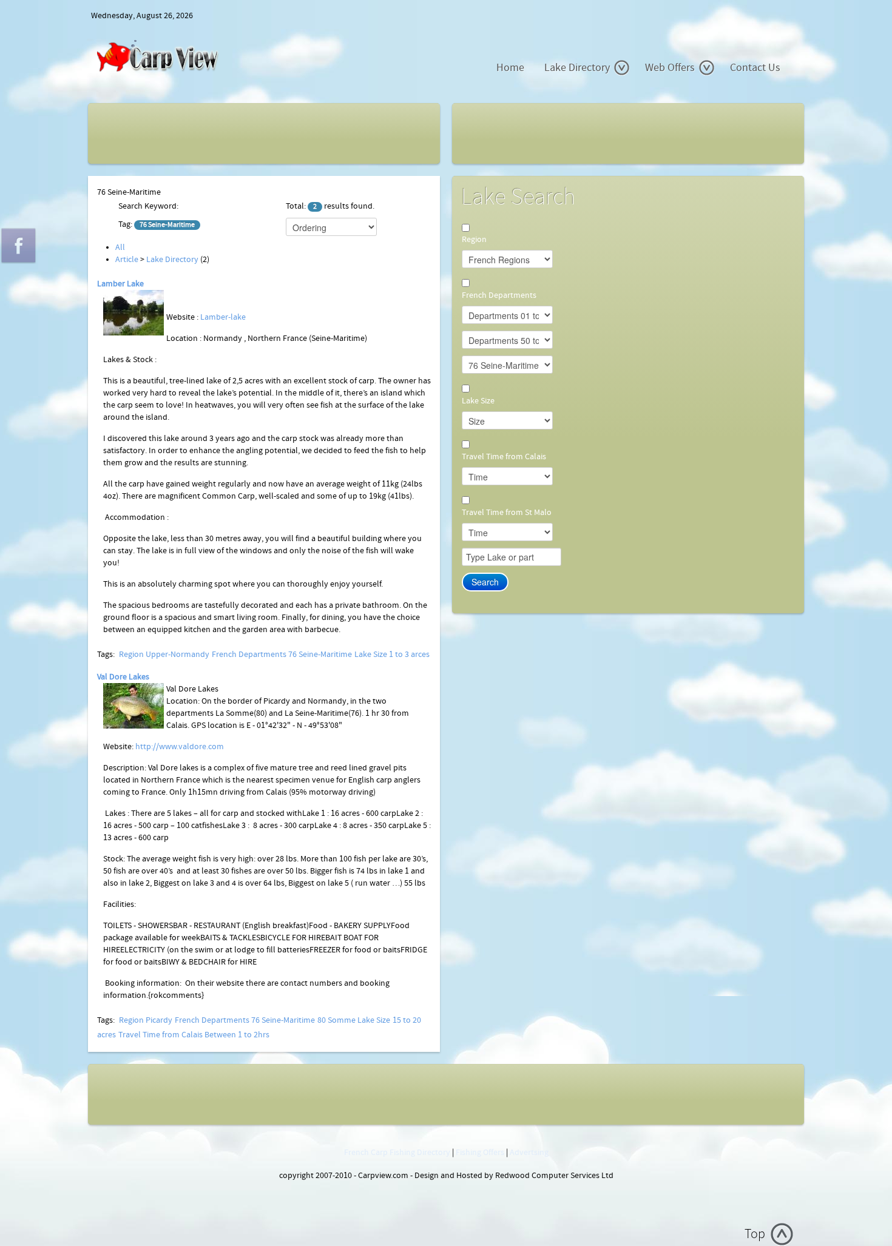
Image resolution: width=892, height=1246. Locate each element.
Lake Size (370, 654)
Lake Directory (577, 67)
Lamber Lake (120, 284)
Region (131, 654)
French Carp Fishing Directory (397, 1152)
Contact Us (755, 67)
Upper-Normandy (177, 654)
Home (510, 67)
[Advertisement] (168, 131)
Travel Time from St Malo (507, 512)
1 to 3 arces (409, 654)
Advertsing (529, 1152)
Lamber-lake (223, 317)
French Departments (249, 654)
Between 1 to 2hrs (236, 1035)
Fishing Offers (480, 1152)
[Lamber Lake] (133, 312)
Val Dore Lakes (123, 677)
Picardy (159, 1020)
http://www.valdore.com (179, 747)
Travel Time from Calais (160, 1035)
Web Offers (670, 67)
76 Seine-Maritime (320, 654)
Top (755, 1234)
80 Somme (336, 1020)
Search (485, 582)
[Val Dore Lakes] (133, 705)
